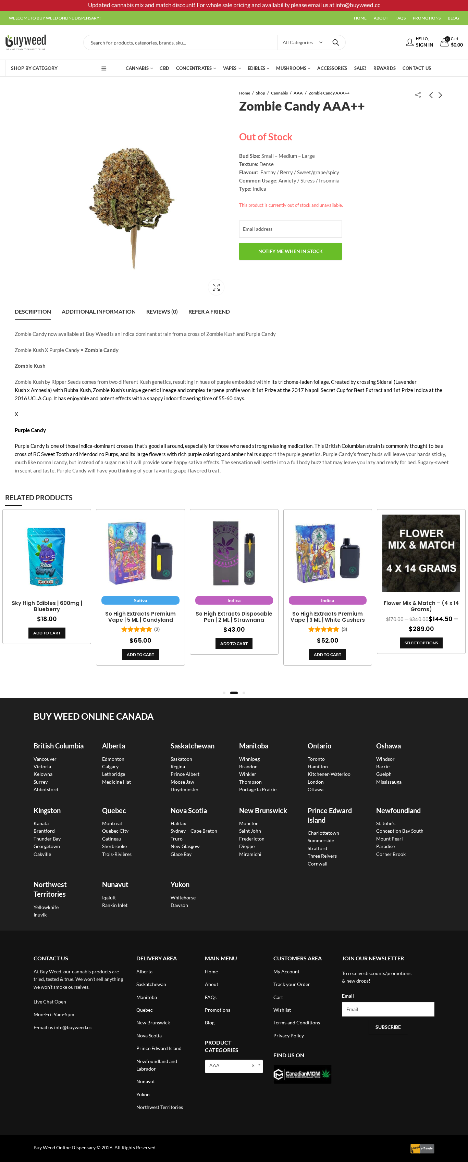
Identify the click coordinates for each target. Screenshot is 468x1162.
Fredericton (251, 839)
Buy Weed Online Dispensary (65, 1147)
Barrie (383, 766)
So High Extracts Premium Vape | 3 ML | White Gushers (328, 617)
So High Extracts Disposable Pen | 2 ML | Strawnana (234, 617)
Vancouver (45, 759)
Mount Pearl (389, 839)
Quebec (114, 810)
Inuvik (40, 915)
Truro (177, 839)
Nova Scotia (189, 810)
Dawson (179, 905)
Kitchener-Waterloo (329, 774)
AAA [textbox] (232, 1065)
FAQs (211, 997)
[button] (224, 693)
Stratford (317, 848)
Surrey (41, 782)
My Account (286, 971)
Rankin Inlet (114, 905)
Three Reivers (322, 856)
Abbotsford (46, 789)
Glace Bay (181, 854)
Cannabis (279, 93)
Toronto (316, 759)
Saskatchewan (192, 746)
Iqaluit (109, 897)
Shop (260, 93)
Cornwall (318, 864)
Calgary (110, 766)
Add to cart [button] (47, 632)
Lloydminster (185, 789)
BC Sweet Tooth (51, 454)
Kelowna (43, 774)
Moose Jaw (182, 782)
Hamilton (318, 766)
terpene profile (223, 390)
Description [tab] (33, 311)
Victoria (42, 766)
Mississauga (389, 782)
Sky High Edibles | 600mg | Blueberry (47, 606)
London (316, 782)
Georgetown (47, 846)
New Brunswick (263, 810)
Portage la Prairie (257, 789)
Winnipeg (249, 759)
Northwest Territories (159, 1107)
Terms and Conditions (296, 1022)
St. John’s (385, 823)
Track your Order (291, 984)
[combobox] (234, 1066)
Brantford (44, 831)
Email (348, 996)
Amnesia (40, 390)
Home (244, 93)
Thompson (250, 782)
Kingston (47, 810)
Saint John (250, 831)
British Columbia (59, 746)
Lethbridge (113, 774)
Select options (421, 642)
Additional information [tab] (99, 311)
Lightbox (216, 287)
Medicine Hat (116, 782)
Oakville (42, 854)
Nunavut (145, 1081)
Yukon (143, 1094)
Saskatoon (181, 759)
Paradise (385, 846)
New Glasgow (185, 846)
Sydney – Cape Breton (194, 831)
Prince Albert (185, 774)
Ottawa (315, 789)
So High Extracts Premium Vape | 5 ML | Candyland (140, 617)
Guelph (384, 774)
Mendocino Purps (98, 454)
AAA (298, 93)
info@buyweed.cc (73, 1027)
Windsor (385, 759)
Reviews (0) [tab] (162, 311)
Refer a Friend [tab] (209, 311)
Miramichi (250, 854)
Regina (178, 766)
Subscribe (388, 1027)
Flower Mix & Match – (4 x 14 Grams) (421, 606)
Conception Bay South (399, 831)
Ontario (319, 746)
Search (336, 42)
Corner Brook (391, 854)
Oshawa (388, 746)
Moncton (249, 823)
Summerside (321, 840)
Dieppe (247, 846)
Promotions (217, 1010)
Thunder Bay (47, 839)
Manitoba (253, 746)
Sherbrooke (114, 846)
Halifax (178, 823)
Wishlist (282, 1010)
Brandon (248, 766)
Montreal (112, 823)
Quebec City (115, 831)
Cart (278, 997)
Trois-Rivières (117, 854)
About (211, 984)
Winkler (247, 774)
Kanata (41, 823)
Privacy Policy (288, 1035)
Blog (209, 1022)
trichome (288, 382)
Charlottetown (323, 833)
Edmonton (113, 759)
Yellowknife (46, 907)
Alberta (113, 746)
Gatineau (111, 839)
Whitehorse (183, 897)
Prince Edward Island (159, 1048)
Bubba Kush (77, 390)
